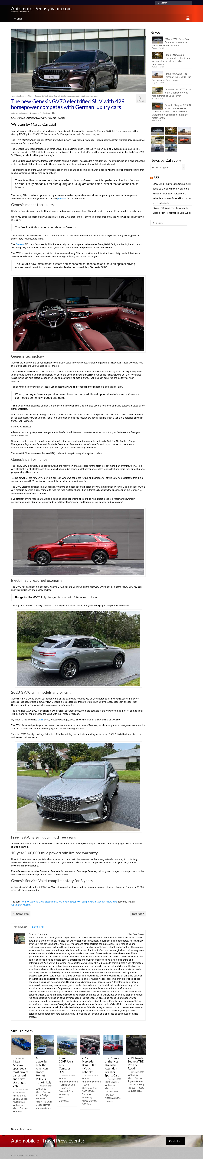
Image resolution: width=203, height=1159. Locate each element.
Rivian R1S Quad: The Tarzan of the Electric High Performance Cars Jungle (171, 77)
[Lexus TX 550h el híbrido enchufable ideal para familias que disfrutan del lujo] (157, 148)
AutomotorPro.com (20, 904)
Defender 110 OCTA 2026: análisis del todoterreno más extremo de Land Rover (171, 92)
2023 (40, 719)
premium (61, 198)
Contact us (175, 1141)
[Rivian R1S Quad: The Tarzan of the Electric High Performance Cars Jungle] (184, 131)
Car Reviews (45, 113)
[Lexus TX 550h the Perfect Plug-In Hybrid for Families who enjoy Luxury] (170, 148)
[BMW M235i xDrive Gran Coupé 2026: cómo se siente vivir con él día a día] (157, 131)
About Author (20, 926)
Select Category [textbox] (160, 167)
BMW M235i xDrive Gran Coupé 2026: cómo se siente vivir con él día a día (171, 42)
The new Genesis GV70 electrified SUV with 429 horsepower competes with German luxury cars (69, 901)
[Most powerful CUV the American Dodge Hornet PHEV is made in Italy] (21, 1045)
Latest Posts (38, 926)
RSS (156, 177)
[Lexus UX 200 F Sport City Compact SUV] (44, 1045)
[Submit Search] (157, 3)
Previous (14, 1080)
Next (143, 1080)
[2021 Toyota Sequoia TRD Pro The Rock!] (113, 1045)
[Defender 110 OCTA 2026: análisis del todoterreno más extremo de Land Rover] (157, 140)
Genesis (20, 244)
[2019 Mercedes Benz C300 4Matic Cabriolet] (67, 1045)
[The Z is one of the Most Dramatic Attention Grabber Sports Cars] (90, 1045)
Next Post (137, 913)
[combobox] (167, 167)
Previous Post (22, 913)
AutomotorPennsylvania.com (41, 8)
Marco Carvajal (21, 113)
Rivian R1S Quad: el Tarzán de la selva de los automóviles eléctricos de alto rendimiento (171, 59)
